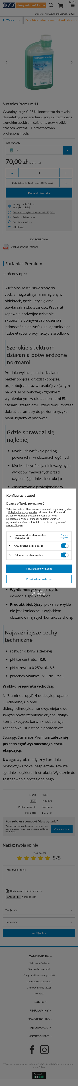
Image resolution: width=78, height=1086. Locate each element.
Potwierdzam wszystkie (39, 568)
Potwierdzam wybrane (39, 579)
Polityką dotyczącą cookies (22, 512)
